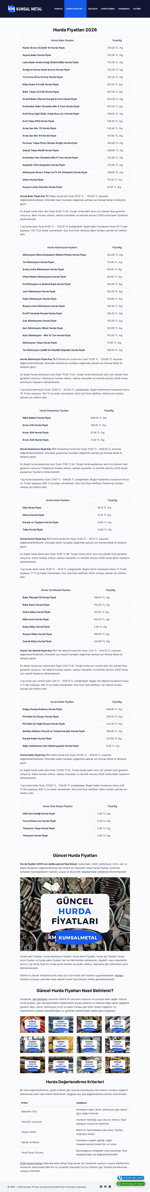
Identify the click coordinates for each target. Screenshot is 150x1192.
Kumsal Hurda (47, 1187)
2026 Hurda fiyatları (31, 1163)
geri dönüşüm (40, 999)
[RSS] (101, 1187)
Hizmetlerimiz (108, 9)
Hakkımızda (124, 9)
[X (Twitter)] (110, 1187)
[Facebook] (105, 1187)
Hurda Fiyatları (74, 9)
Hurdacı (58, 9)
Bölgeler (92, 9)
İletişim (137, 9)
